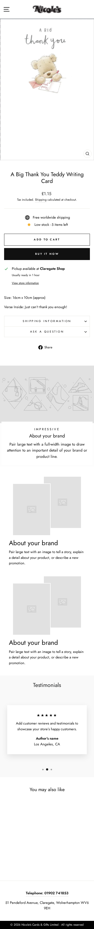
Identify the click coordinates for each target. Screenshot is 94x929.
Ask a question (47, 331)
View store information (25, 283)
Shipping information (47, 321)
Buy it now (47, 254)
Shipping (41, 200)
